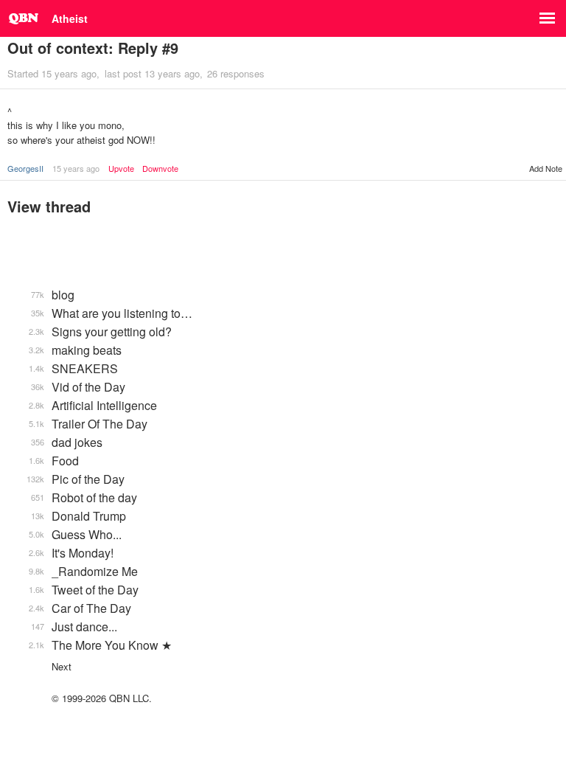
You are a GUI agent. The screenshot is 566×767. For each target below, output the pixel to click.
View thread (49, 206)
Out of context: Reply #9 (92, 47)
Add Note (545, 168)
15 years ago (75, 168)
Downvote (160, 168)
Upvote (121, 168)
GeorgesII (25, 168)
